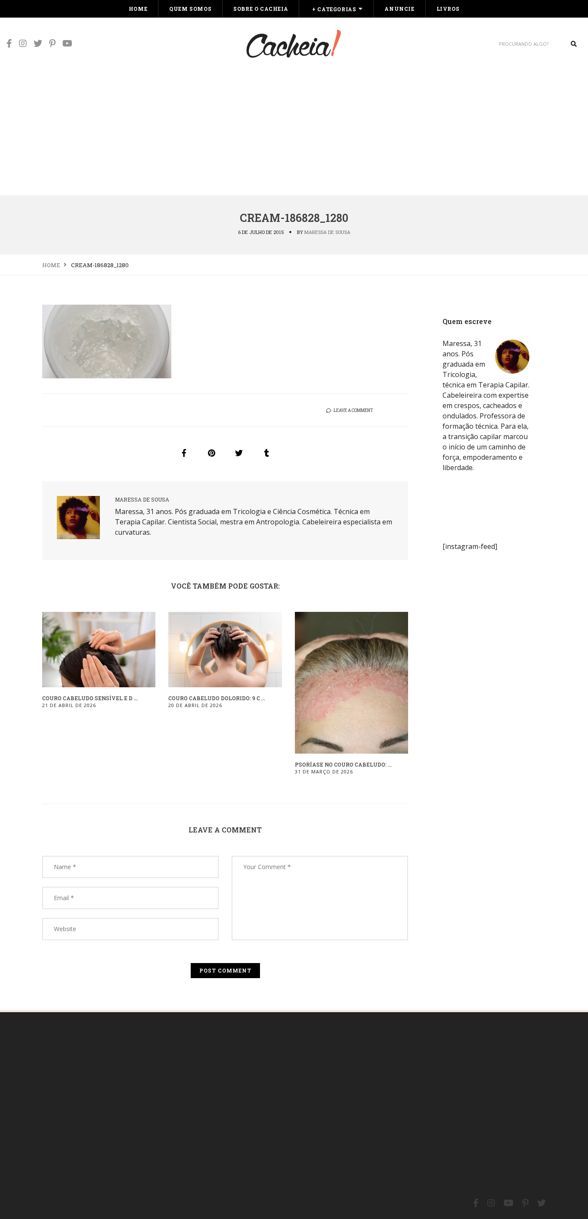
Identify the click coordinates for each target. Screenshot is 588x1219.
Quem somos (190, 8)
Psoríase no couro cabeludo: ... (343, 764)
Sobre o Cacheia (260, 8)
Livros (448, 8)
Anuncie (399, 8)
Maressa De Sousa (327, 232)
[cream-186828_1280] (183, 452)
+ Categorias (334, 9)
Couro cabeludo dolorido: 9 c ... (216, 698)
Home (138, 8)
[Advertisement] (294, 130)
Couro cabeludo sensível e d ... (90, 698)
